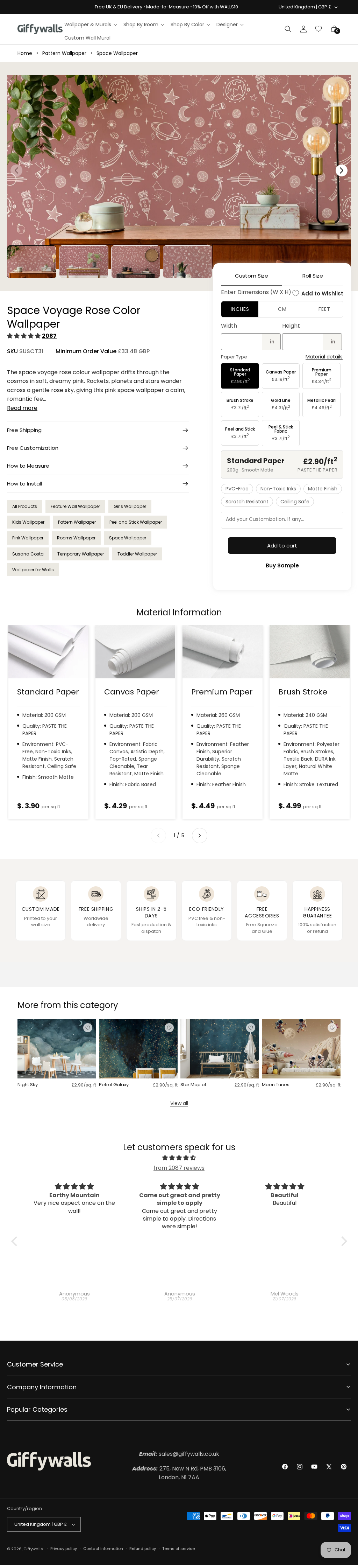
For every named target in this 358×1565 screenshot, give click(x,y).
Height (291, 326)
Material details (324, 357)
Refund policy (142, 1548)
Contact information (103, 1548)
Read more (22, 408)
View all (179, 1103)
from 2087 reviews (179, 1168)
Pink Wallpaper (27, 538)
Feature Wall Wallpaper (75, 506)
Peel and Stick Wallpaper (135, 522)
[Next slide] (199, 835)
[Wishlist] (319, 29)
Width (229, 326)
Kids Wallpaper (28, 522)
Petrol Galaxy (114, 1085)
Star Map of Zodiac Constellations (196, 1085)
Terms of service (178, 1548)
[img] (179, 1158)
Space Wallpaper (117, 53)
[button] (90, 24)
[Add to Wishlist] (87, 1027)
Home (24, 53)
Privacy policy (63, 1548)
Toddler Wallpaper (137, 554)
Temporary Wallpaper (80, 554)
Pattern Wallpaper (64, 53)
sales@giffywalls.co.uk (179, 1454)
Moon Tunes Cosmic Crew (277, 1085)
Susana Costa (28, 554)
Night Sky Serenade (29, 1085)
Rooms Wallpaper (76, 538)
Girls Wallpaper (130, 506)
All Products (24, 506)
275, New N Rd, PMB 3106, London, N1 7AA (179, 1473)
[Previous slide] (158, 835)
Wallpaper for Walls (33, 570)
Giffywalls (33, 1549)
